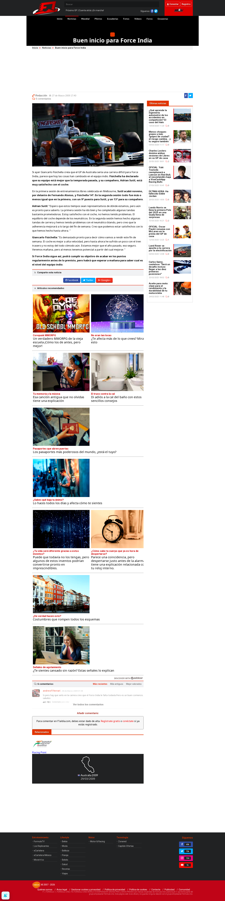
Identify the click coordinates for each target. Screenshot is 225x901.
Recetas (66, 869)
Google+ (106, 280)
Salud (65, 864)
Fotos (126, 18)
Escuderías (112, 18)
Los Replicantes (41, 846)
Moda (65, 846)
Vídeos (138, 18)
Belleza (65, 850)
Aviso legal (62, 889)
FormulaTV (39, 841)
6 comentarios (43, 98)
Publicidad (169, 889)
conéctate (128, 721)
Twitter (89, 280)
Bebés (65, 860)
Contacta (155, 889)
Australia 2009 (89, 775)
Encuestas (163, 18)
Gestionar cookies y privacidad (85, 889)
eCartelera (39, 850)
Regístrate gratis (110, 721)
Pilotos (98, 18)
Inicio (59, 18)
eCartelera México (42, 855)
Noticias (72, 18)
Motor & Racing (97, 841)
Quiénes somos (44, 889)
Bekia (64, 841)
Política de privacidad (115, 889)
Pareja (65, 855)
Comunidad (184, 889)
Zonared (122, 841)
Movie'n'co (39, 860)
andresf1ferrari (51, 690)
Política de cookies (138, 889)
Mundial (85, 18)
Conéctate (56, 702)
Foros (150, 18)
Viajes (65, 873)
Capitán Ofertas (126, 846)
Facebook (72, 280)
